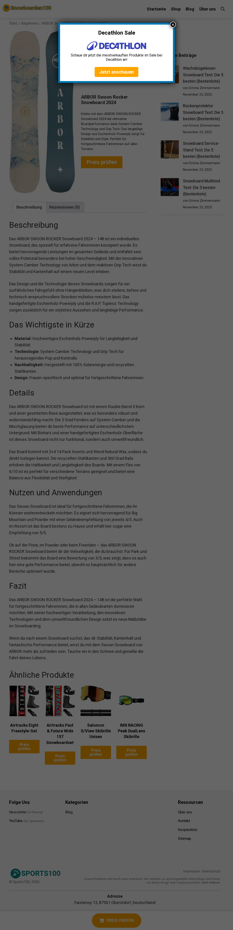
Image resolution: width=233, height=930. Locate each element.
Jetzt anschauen (116, 72)
